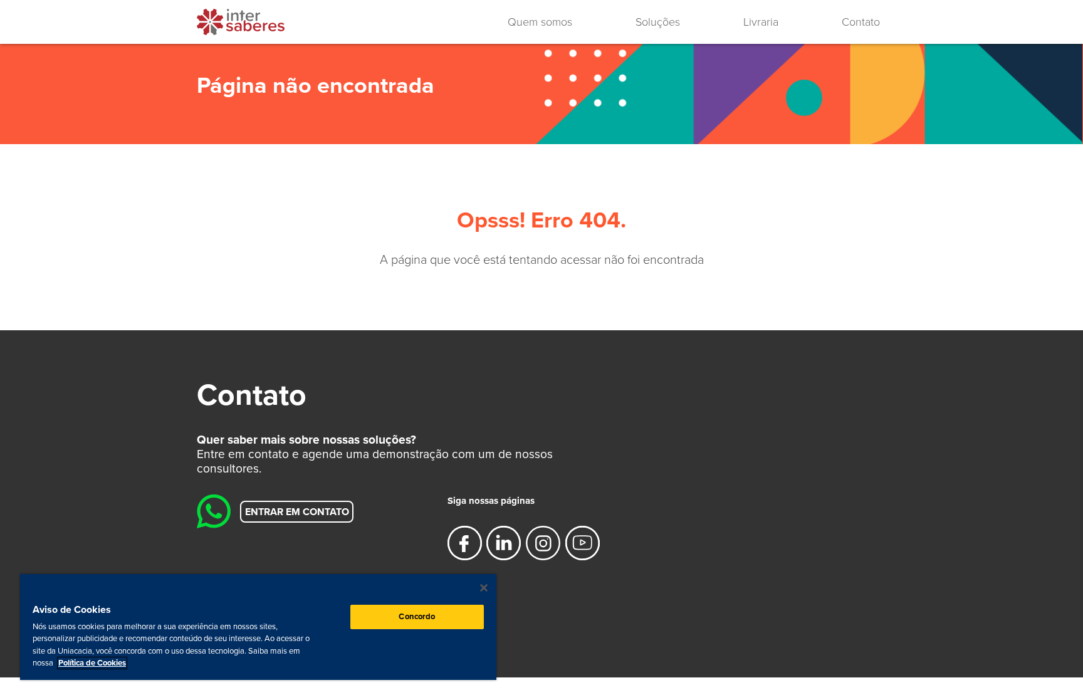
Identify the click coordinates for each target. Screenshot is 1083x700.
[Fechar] (484, 588)
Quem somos (540, 22)
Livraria (760, 22)
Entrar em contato (297, 511)
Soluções (658, 22)
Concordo (417, 617)
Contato (861, 22)
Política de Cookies (92, 663)
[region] (258, 627)
